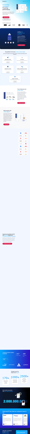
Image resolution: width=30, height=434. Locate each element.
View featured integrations (7, 243)
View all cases (4, 359)
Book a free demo (6, 17)
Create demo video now (6, 19)
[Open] (24, 1)
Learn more (8, 62)
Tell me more (7, 124)
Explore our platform (22, 45)
